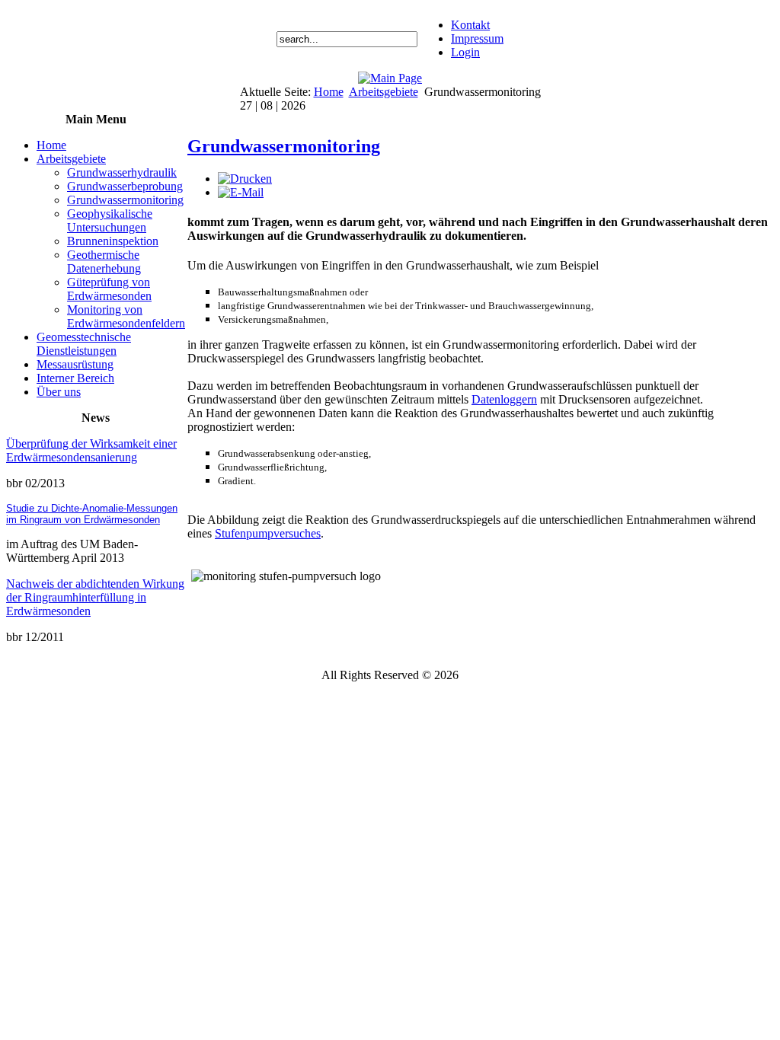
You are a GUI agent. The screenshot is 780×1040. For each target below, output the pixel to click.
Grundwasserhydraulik (122, 172)
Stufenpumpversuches (268, 533)
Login (465, 52)
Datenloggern (504, 399)
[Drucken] (245, 178)
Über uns (59, 391)
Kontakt (470, 24)
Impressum (477, 38)
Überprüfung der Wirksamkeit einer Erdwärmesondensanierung (91, 450)
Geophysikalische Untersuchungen (109, 220)
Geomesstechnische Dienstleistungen (84, 343)
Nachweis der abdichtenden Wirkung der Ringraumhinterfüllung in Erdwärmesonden (95, 597)
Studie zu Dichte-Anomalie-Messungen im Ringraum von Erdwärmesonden (91, 513)
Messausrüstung (75, 364)
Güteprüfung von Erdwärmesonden (109, 289)
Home (329, 91)
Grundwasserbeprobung (125, 186)
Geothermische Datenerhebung (104, 261)
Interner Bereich (75, 378)
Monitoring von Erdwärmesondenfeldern (126, 316)
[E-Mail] (241, 192)
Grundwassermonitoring (125, 199)
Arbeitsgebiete (383, 91)
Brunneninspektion (112, 240)
